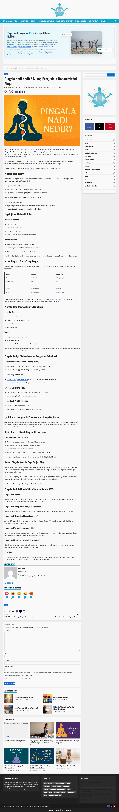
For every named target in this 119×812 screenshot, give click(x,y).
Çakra (86, 143)
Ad (5, 654)
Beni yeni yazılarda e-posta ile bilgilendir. (18, 679)
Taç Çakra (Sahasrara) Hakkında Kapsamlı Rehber (94, 800)
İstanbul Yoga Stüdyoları (91, 153)
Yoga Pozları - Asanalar (59, 792)
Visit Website (24, 575)
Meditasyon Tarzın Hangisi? (47, 698)
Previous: (18, 616)
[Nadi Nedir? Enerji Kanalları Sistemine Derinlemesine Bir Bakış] (42, 756)
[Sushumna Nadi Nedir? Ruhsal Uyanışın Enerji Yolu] (68, 730)
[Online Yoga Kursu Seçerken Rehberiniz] (68, 756)
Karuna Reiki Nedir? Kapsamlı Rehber (91, 783)
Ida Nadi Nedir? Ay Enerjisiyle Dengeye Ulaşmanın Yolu (15, 767)
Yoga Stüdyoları (93, 21)
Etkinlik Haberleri (80, 21)
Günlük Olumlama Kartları (46, 21)
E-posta (7, 660)
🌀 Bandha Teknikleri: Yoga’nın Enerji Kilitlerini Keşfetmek (47, 709)
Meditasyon (24, 21)
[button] (4, 21)
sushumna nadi (57, 299)
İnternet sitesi (8, 666)
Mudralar (87, 166)
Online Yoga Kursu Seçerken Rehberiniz (67, 766)
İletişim (23, 806)
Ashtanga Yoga (22, 379)
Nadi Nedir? (31, 168)
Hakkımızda (29, 806)
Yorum (7, 630)
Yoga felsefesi (48, 52)
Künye (17, 806)
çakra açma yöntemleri (25, 46)
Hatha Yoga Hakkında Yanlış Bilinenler (15, 741)
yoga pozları (41, 44)
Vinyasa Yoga (11, 379)
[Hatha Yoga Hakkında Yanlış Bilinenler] (16, 730)
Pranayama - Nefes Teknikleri (57, 789)
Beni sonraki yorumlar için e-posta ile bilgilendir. (19, 675)
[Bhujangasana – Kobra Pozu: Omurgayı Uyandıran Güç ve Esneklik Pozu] (42, 730)
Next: (67, 616)
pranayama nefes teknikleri (14, 54)
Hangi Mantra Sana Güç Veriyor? (8, 698)
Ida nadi (26, 266)
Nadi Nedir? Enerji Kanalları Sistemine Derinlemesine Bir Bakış (41, 767)
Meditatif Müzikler (89, 160)
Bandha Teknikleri (89, 140)
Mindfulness (88, 163)
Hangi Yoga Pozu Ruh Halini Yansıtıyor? (8, 709)
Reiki (86, 173)
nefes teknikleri (49, 44)
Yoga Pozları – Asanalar (91, 186)
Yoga (15, 21)
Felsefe (33, 21)
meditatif (22, 568)
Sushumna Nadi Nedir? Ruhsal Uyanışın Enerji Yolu (67, 742)
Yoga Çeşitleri (88, 183)
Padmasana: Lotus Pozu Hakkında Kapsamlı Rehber (94, 786)
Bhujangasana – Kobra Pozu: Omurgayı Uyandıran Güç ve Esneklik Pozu (41, 742)
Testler (103, 21)
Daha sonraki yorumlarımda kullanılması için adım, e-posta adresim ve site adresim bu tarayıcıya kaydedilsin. (39, 673)
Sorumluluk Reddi (9, 806)
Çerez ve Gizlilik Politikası (41, 806)
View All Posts (38, 575)
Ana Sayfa (9, 21)
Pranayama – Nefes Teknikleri (92, 169)
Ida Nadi (37, 152)
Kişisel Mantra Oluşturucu (64, 21)
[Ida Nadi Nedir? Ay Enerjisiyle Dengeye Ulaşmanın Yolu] (16, 756)
